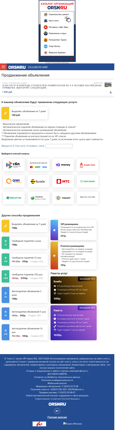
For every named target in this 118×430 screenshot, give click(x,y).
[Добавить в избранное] (111, 92)
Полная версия (57, 417)
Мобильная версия (57, 383)
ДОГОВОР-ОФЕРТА (57, 374)
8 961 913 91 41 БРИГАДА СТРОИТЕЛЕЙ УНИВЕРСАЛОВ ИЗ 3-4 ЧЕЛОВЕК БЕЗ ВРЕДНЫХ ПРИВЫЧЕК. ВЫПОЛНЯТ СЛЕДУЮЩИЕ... (52, 86)
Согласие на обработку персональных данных (57, 377)
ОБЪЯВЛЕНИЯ (37, 67)
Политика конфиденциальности (57, 380)
